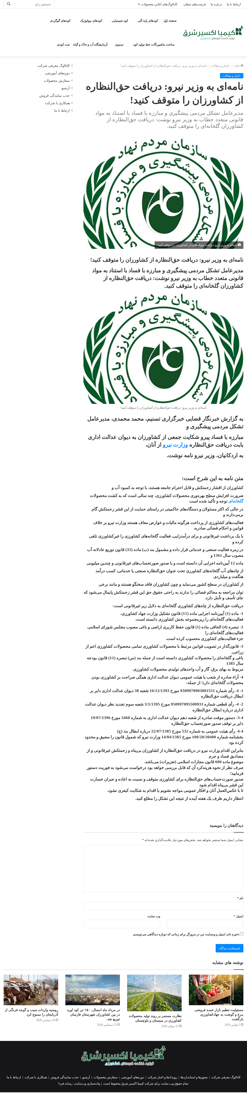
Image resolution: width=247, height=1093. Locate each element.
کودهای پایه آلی (148, 20)
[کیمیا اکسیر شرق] (213, 33)
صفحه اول (170, 20)
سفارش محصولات (57, 80)
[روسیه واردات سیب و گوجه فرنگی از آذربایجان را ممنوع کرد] (31, 990)
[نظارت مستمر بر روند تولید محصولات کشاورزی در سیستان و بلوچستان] (154, 993)
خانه (237, 66)
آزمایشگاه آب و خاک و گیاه (90, 44)
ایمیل (238, 916)
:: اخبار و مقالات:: (220, 66)
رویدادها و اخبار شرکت (162, 1077)
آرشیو (66, 88)
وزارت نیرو (175, 445)
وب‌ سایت (153, 916)
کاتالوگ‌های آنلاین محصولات (159, 4)
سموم (119, 44)
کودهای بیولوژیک (91, 20)
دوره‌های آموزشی (57, 73)
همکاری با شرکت (57, 103)
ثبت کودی (63, 44)
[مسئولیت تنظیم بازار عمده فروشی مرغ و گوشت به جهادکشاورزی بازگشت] (216, 990)
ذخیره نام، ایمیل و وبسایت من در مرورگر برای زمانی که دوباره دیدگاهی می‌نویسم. (186, 934)
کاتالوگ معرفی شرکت (53, 66)
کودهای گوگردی (60, 20)
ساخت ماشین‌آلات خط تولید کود (154, 44)
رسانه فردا (65, 1083)
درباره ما (216, 4)
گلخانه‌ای (235, 501)
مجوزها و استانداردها (194, 1077)
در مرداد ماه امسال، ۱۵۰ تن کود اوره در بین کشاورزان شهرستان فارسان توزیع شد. (93, 1014)
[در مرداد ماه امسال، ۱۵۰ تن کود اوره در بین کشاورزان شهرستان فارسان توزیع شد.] (92, 990)
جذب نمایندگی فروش (54, 95)
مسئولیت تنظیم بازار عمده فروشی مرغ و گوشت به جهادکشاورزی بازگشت (218, 1014)
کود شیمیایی (120, 20)
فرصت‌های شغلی (194, 4)
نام (240, 898)
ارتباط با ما (234, 4)
